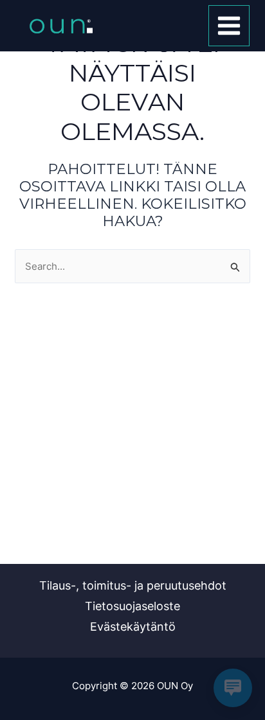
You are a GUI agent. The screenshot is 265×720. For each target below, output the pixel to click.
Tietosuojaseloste (132, 606)
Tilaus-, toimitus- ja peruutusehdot (132, 585)
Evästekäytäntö (133, 626)
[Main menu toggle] (229, 26)
